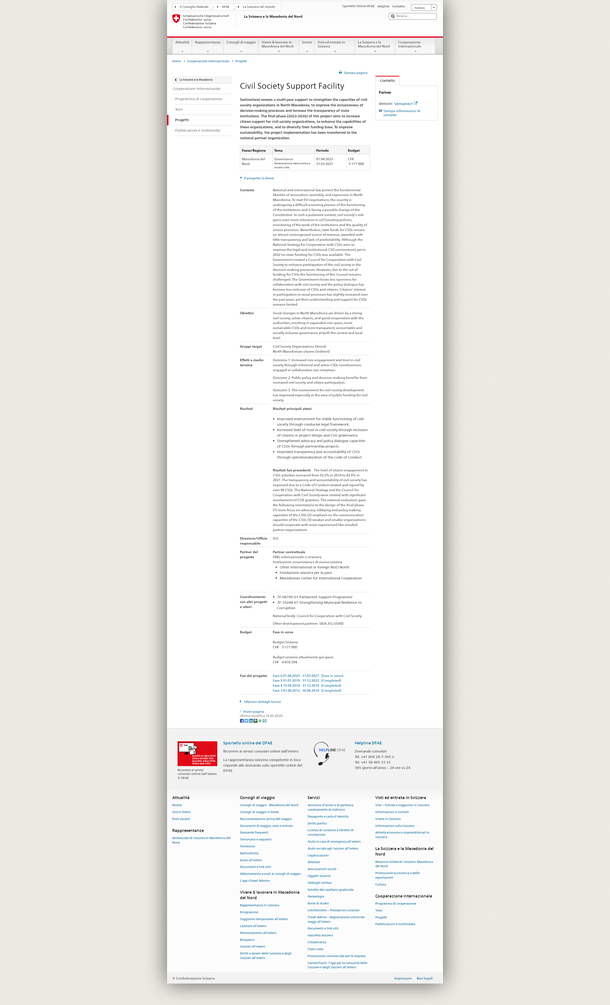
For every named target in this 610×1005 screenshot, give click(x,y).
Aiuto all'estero (251, 860)
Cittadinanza (317, 942)
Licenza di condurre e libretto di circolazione (331, 833)
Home (176, 61)
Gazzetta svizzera (320, 935)
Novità (177, 805)
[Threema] (256, 720)
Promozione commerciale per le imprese (337, 956)
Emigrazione (249, 912)
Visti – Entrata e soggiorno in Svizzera (402, 805)
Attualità (182, 42)
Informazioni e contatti (392, 812)
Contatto (385, 80)
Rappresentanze (208, 42)
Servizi (307, 42)
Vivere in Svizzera (388, 819)
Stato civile (315, 949)
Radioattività (249, 853)
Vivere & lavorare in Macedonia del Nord (278, 44)
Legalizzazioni (318, 855)
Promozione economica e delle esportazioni (397, 875)
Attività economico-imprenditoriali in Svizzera (402, 835)
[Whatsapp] (260, 720)
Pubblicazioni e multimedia (395, 924)
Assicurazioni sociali (322, 869)
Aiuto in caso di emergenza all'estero (334, 841)
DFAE (225, 7)
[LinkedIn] (251, 720)
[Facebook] (242, 720)
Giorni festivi (181, 812)
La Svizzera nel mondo (259, 7)
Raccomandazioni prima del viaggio (266, 819)
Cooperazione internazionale (409, 44)
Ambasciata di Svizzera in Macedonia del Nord (201, 840)
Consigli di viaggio (241, 42)
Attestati (314, 862)
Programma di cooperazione (395, 903)
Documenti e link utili (255, 867)
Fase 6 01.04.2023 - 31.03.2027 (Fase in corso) (308, 676)
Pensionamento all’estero (258, 933)
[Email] (264, 720)
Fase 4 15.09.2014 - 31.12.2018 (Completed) (307, 685)
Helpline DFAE (368, 743)
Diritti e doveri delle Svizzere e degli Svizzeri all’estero (266, 956)
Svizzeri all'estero (252, 946)
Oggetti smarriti (319, 876)
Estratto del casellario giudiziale (331, 890)
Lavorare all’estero (253, 926)
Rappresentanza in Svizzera (259, 905)
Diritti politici (317, 823)
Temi (378, 910)
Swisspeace (403, 103)
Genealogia (316, 896)
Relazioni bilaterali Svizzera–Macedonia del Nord (404, 864)
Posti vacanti (181, 819)
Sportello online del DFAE (248, 743)
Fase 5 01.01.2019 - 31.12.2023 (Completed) (307, 680)
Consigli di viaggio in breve (259, 812)
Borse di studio (318, 903)
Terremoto (247, 846)
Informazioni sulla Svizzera (394, 826)
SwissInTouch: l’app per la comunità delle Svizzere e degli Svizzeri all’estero (337, 965)
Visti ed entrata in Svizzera (331, 44)
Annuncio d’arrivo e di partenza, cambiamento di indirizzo (331, 807)
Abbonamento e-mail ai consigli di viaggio (270, 874)
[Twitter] (246, 720)
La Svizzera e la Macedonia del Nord (374, 44)
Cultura (380, 884)
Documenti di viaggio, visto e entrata (266, 826)
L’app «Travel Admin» (255, 880)
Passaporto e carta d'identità (328, 816)
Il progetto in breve (259, 178)
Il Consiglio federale (194, 7)
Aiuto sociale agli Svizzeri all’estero (333, 848)
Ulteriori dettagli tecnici (262, 702)
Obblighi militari (320, 883)
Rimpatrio (247, 940)
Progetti (381, 917)
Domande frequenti (254, 833)
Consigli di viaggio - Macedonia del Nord (269, 805)
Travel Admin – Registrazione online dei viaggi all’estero (336, 919)
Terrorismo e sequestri (256, 839)
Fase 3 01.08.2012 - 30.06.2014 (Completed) (307, 690)
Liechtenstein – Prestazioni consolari (334, 910)
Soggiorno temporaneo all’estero (264, 919)
